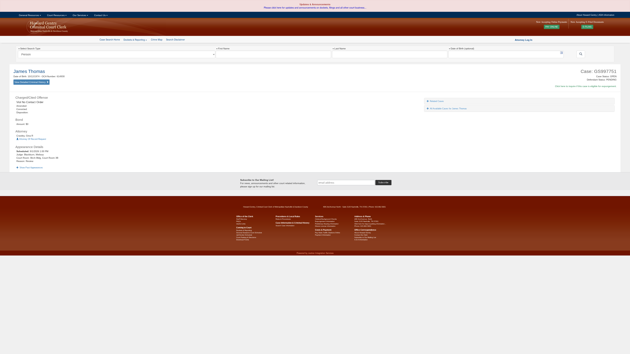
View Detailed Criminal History (30, 82)
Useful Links (240, 224)
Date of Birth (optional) (462, 48)
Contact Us (100, 15)
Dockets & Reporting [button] (135, 39)
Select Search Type (30, 48)
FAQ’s (238, 221)
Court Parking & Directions (246, 237)
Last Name (340, 48)
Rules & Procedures (283, 219)
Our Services (79, 15)
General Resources (29, 15)
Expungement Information (325, 221)
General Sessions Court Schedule (249, 233)
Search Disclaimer (175, 39)
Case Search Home (110, 39)
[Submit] (581, 54)
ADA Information (606, 15)
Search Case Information (285, 225)
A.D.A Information (361, 240)
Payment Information (323, 235)
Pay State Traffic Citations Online (327, 233)
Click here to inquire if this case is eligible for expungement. (586, 86)
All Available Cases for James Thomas (448, 108)
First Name (224, 48)
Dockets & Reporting (244, 230)
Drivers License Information (325, 226)
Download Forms (242, 240)
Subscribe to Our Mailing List (365, 237)
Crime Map (156, 39)
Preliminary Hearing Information (327, 224)
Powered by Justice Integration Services (315, 253)
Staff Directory (241, 219)
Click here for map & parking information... (370, 224)
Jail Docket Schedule (244, 235)
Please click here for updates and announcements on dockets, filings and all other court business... (315, 7)
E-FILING (587, 27)
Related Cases (437, 101)
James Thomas (29, 71)
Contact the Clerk (361, 235)
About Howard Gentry (587, 15)
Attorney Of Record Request (32, 139)
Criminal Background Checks (326, 219)
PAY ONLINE (551, 27)
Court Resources (55, 15)
